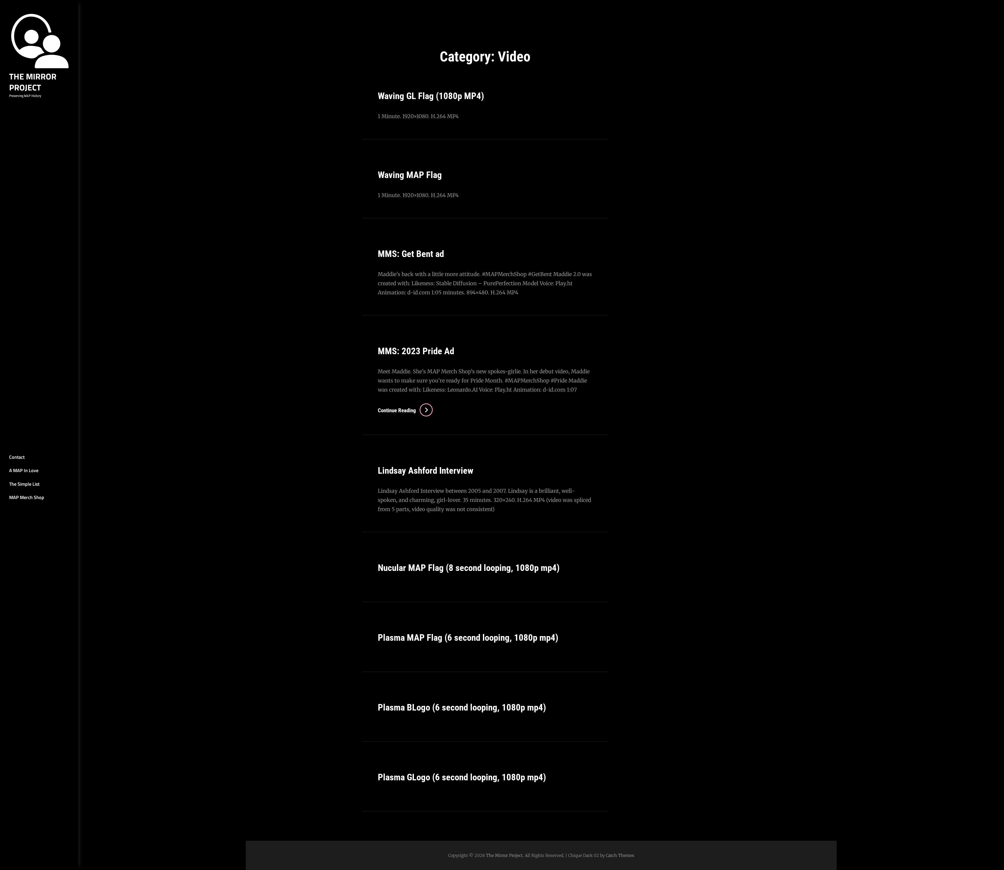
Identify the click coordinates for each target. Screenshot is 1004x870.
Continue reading (403, 410)
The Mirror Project (32, 82)
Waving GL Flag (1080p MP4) (431, 96)
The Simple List (24, 484)
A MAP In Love (23, 470)
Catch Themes (620, 855)
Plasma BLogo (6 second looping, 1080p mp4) (462, 707)
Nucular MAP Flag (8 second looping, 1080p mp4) (469, 568)
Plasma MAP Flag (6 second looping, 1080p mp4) (468, 637)
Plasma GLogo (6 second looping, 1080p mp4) (462, 777)
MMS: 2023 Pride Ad (416, 351)
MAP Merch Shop (26, 497)
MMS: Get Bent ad (411, 254)
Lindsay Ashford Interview (425, 470)
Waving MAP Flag (410, 175)
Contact (17, 457)
